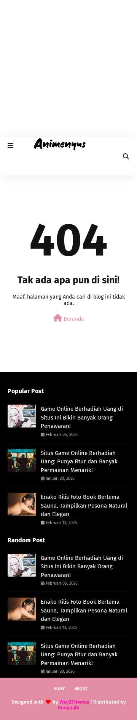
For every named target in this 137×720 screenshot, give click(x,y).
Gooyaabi (69, 707)
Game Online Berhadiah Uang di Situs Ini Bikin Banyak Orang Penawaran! (82, 417)
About (81, 688)
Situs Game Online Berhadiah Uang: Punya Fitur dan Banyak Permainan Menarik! (79, 462)
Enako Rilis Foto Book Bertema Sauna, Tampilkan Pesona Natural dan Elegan (84, 505)
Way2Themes (74, 702)
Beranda (73, 319)
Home (59, 688)
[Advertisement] (68, 68)
